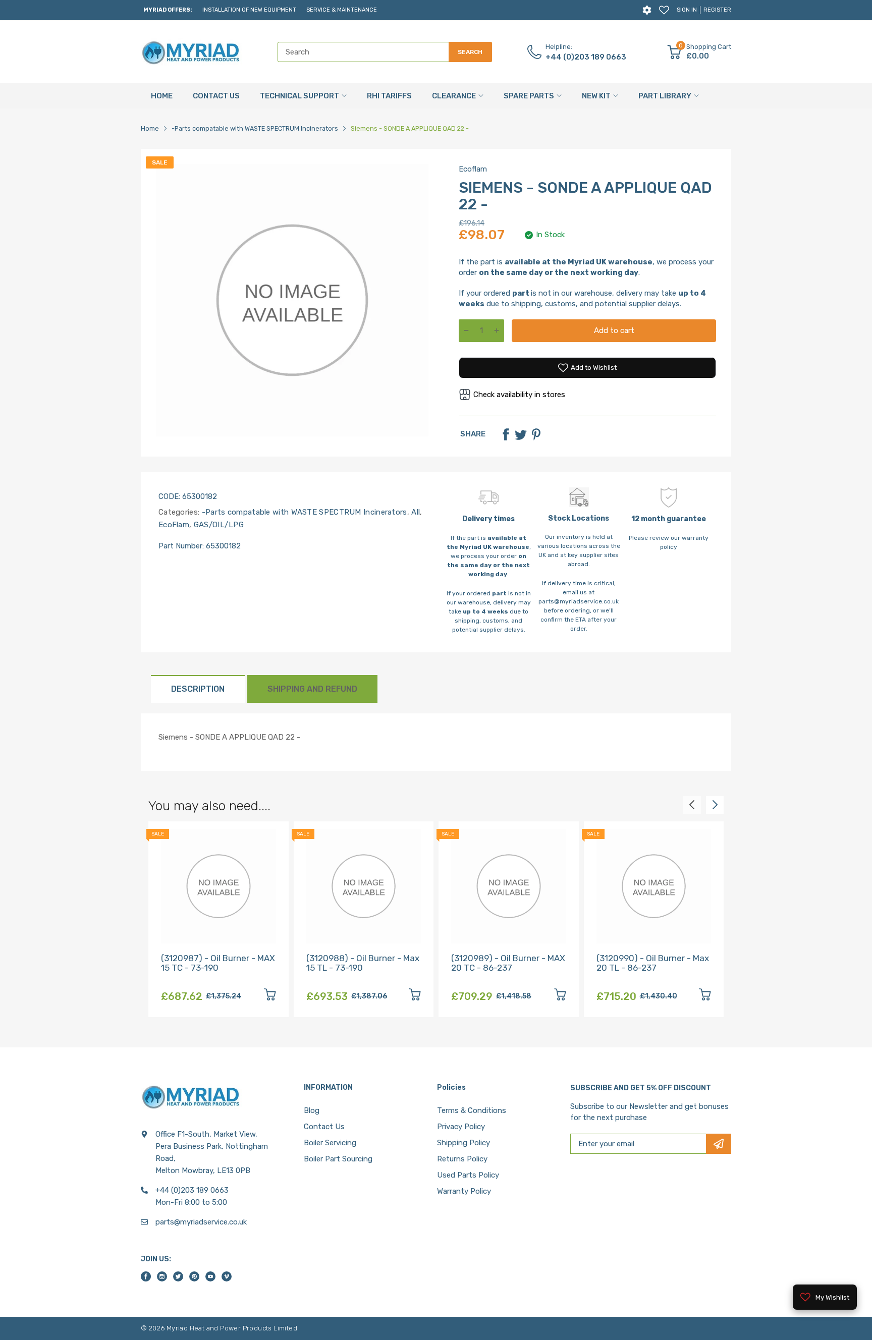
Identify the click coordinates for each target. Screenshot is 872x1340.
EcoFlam (173, 524)
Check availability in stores (519, 394)
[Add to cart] (270, 996)
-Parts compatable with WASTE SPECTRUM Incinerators (303, 512)
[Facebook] (506, 434)
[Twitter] (521, 434)
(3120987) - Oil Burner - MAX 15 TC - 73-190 (218, 963)
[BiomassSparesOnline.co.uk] (191, 52)
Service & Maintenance (341, 10)
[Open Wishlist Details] (664, 10)
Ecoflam (473, 169)
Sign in (687, 10)
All (414, 512)
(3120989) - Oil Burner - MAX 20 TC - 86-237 (508, 963)
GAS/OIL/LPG (217, 524)
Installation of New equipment (249, 10)
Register (717, 10)
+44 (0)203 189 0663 (586, 57)
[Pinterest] (536, 434)
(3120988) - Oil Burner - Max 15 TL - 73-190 (362, 963)
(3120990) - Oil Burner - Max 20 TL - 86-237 (652, 963)
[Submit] (718, 1144)
